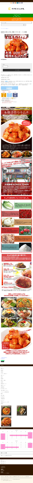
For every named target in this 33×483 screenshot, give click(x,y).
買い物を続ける (3, 358)
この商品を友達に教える (4, 357)
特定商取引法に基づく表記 (16, 476)
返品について (11, 476)
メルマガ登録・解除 (26, 476)
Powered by (2, 480)
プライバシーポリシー (21, 476)
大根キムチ (7, 28)
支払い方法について (3, 476)
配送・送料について (8, 476)
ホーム (2, 28)
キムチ (4, 28)
